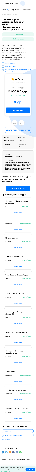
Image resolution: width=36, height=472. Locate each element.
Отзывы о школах (23, 459)
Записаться (18, 110)
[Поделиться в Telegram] (3, 452)
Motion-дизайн (18, 39)
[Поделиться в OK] (10, 452)
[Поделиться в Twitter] (6, 452)
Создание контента (14, 9)
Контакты (11, 459)
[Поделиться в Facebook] (13, 452)
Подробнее (18, 213)
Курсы (21, 123)
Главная (4, 9)
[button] (22, 3)
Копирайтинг (7, 431)
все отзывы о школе (18, 82)
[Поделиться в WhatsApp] (20, 452)
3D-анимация (18, 34)
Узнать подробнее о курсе (18, 130)
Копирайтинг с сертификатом (12, 435)
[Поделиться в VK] (17, 452)
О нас (4, 459)
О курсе (14, 123)
